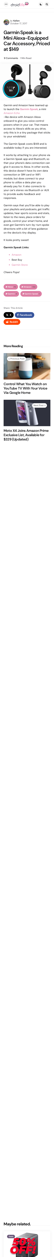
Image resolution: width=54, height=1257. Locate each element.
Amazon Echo (12, 113)
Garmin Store (20, 265)
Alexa (12, 287)
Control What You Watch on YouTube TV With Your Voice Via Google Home (25, 388)
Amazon (16, 254)
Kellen (16, 20)
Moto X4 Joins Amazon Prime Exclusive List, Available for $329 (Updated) (26, 434)
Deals (11, 1236)
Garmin (12, 293)
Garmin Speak (32, 293)
